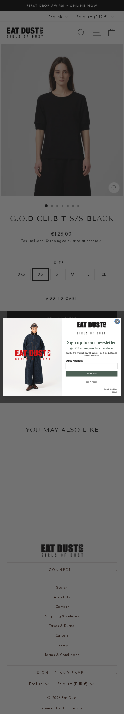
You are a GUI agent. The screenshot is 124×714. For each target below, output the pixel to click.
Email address (74, 361)
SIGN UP (92, 373)
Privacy (114, 392)
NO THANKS (91, 382)
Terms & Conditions (110, 389)
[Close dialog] (117, 321)
